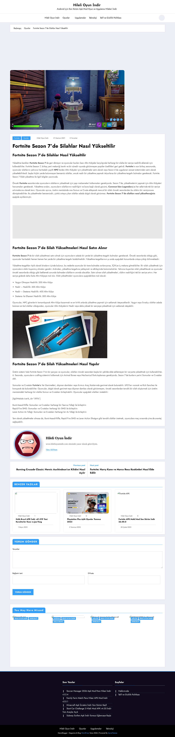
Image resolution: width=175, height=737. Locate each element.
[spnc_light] (162, 18)
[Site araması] (154, 18)
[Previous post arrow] (13, 469)
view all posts (51, 450)
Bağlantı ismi (17, 573)
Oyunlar (66, 17)
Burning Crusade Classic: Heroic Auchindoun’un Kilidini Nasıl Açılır (50, 471)
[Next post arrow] (161, 469)
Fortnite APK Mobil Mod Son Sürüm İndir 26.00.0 (137, 520)
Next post (94, 465)
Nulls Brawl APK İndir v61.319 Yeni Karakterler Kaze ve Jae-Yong (32, 520)
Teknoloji (93, 17)
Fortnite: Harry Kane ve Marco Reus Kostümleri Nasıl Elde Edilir (122, 471)
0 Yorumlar (74, 138)
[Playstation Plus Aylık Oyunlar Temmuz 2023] (87, 502)
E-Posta (91, 573)
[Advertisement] (87, 50)
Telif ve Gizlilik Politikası (110, 17)
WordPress (85, 733)
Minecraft (33, 618)
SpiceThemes (112, 733)
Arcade (95, 618)
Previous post (79, 465)
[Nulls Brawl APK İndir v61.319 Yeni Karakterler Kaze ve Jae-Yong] (36, 502)
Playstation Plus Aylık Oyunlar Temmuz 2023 (84, 520)
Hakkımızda (123, 691)
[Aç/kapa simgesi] (12, 18)
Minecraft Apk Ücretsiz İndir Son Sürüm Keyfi (87, 705)
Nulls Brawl (58, 622)
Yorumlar (15, 549)
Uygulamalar (80, 17)
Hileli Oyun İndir (87, 5)
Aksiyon (57, 618)
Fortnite (16, 138)
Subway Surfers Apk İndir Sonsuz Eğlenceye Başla (89, 715)
